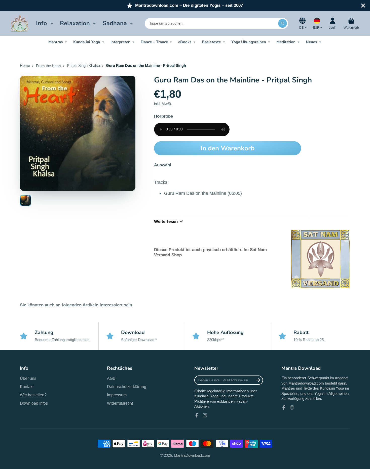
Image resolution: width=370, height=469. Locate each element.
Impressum (117, 395)
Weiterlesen (166, 221)
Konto (333, 23)
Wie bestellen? (33, 395)
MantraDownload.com (192, 455)
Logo (20, 23)
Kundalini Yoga (86, 41)
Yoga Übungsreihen (248, 41)
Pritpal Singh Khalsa (83, 66)
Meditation (285, 41)
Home (25, 66)
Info (41, 23)
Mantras (55, 41)
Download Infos (34, 403)
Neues (311, 41)
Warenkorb (351, 23)
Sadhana (115, 23)
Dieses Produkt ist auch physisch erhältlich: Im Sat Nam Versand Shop (210, 252)
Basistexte (211, 41)
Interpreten (120, 41)
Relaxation (75, 23)
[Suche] (282, 23)
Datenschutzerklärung (126, 386)
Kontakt (26, 386)
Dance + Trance (154, 41)
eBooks (185, 41)
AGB (111, 378)
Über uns (28, 378)
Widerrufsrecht (120, 403)
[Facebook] (196, 415)
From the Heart (48, 66)
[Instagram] (205, 415)
